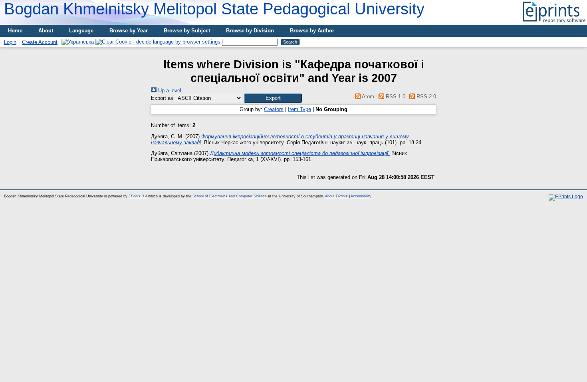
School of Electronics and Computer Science (229, 196)
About (45, 31)
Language (81, 31)
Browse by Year (128, 31)
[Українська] (77, 42)
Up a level (169, 91)
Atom (367, 96)
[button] (273, 98)
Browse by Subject (187, 31)
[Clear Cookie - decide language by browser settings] (157, 42)
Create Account (40, 42)
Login (10, 42)
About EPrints (336, 196)
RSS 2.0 (425, 96)
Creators (274, 109)
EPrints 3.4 (138, 196)
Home (15, 31)
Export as (162, 98)
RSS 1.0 (394, 96)
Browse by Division (250, 31)
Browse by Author (312, 31)
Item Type (299, 109)
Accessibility (361, 196)
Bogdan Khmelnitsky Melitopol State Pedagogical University (214, 9)
